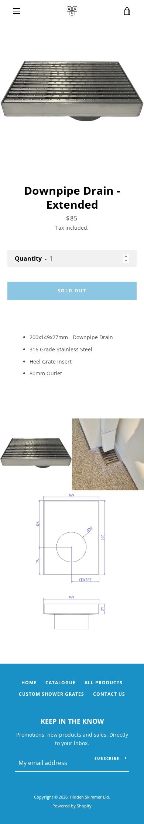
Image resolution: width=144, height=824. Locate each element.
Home (29, 682)
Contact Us (109, 694)
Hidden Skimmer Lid (89, 797)
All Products (104, 682)
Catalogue (60, 682)
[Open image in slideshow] (72, 94)
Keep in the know (72, 721)
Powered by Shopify (72, 806)
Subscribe (107, 758)
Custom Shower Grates (51, 694)
